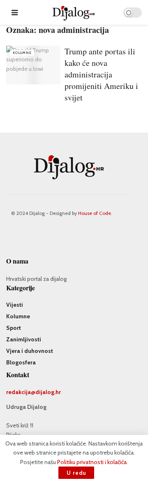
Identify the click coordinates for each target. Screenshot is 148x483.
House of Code (94, 213)
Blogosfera (21, 362)
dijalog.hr (48, 392)
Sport (13, 327)
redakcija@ (20, 392)
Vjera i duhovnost (29, 351)
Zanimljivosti (23, 339)
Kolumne (22, 53)
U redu (76, 472)
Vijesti (14, 304)
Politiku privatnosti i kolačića (92, 462)
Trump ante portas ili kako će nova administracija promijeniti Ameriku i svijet (101, 74)
